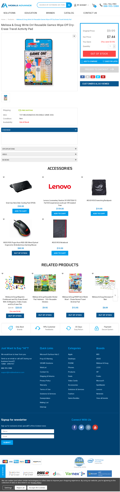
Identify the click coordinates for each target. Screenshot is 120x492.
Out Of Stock (99, 53)
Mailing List (44, 402)
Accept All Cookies (37, 487)
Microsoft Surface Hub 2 (49, 354)
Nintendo (99, 394)
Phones (71, 367)
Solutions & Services (48, 394)
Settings (8, 487)
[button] (3, 471)
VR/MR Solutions (46, 363)
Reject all (20, 487)
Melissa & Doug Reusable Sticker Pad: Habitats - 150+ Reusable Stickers (45, 299)
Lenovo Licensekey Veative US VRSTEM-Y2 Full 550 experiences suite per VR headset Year (59, 203)
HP (97, 372)
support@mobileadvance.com (12, 372)
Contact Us (90, 13)
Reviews (5, 160)
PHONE (71, 363)
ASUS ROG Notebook (60, 242)
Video (4, 154)
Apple (70, 354)
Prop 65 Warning (46, 359)
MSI (97, 354)
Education (31, 13)
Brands (50, 13)
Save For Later (111, 61)
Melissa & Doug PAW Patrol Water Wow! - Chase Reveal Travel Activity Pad (75, 299)
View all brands (102, 398)
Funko (98, 376)
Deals (70, 376)
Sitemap (43, 407)
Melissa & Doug (102, 363)
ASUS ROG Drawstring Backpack (99, 200)
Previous (4, 295)
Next (115, 295)
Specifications (8, 149)
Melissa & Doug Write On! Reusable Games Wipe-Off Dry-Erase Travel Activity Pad (44, 19)
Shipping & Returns (47, 376)
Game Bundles (73, 398)
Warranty (43, 385)
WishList (43, 367)
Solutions (9, 13)
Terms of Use (45, 389)
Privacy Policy (45, 381)
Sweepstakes (45, 398)
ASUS (98, 359)
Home (3, 19)
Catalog (69, 13)
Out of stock (20, 253)
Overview (6, 130)
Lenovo (99, 389)
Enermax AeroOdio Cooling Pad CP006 (21, 203)
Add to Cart (21, 211)
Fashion (71, 394)
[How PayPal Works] (16, 463)
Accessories (73, 385)
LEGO (98, 367)
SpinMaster (100, 385)
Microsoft (100, 381)
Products (11, 19)
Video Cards (73, 381)
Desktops (71, 359)
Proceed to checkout (97, 69)
